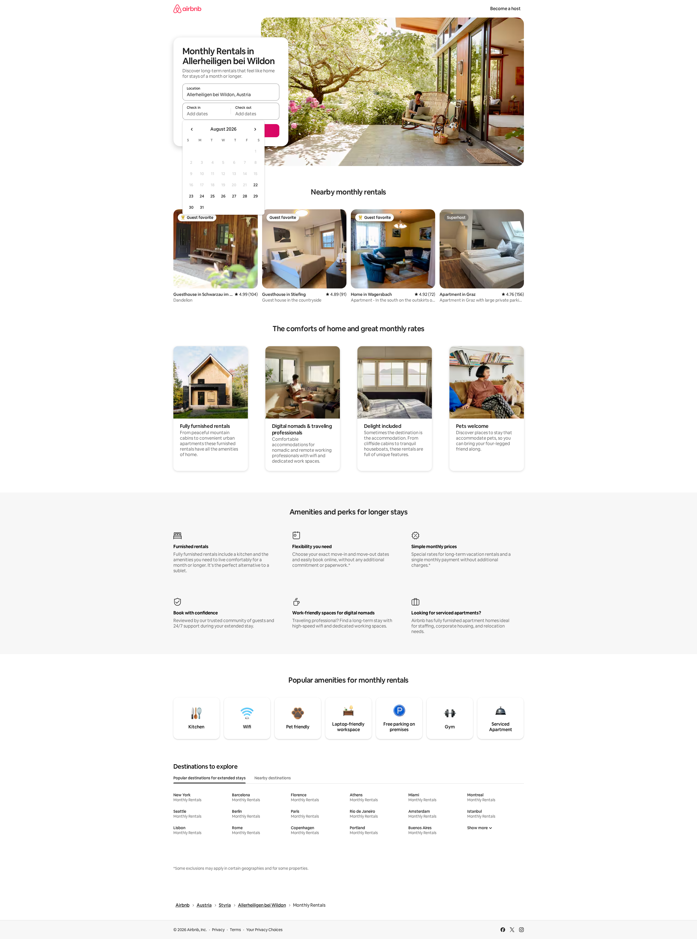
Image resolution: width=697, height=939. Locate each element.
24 (202, 196)
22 (255, 184)
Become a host (505, 9)
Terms (235, 929)
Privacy (218, 929)
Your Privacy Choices (264, 929)
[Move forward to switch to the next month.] (255, 129)
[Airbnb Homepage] (187, 8)
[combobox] (231, 94)
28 (245, 196)
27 (234, 196)
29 (255, 196)
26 (223, 196)
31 (202, 207)
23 (191, 196)
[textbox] (206, 113)
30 (191, 207)
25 (212, 196)
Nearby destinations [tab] (272, 777)
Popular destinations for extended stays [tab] (209, 777)
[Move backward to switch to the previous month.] (192, 129)
